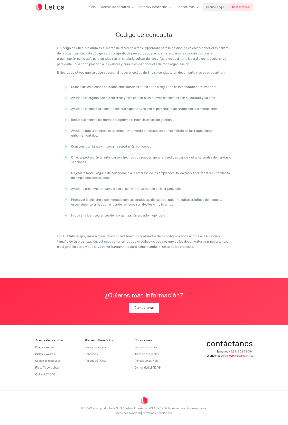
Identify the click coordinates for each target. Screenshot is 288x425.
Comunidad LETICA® (148, 367)
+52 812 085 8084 (241, 351)
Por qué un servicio (146, 360)
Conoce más (186, 7)
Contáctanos (240, 7)
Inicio (92, 7)
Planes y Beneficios (153, 7)
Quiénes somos (44, 347)
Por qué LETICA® (95, 360)
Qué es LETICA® (45, 374)
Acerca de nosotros (115, 7)
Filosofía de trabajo (47, 367)
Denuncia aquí (215, 7)
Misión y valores (45, 354)
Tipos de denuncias (147, 354)
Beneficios (91, 354)
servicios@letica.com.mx (237, 355)
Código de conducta (48, 360)
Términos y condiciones (157, 413)
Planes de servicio (96, 347)
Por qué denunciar (146, 347)
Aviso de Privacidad (128, 413)
